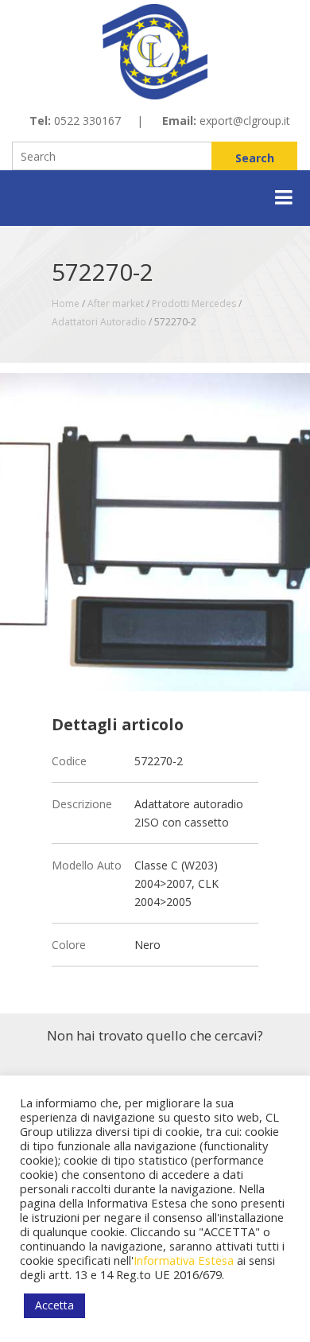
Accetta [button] (54, 1305)
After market (115, 303)
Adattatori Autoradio (99, 322)
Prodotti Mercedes (194, 303)
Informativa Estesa (184, 1260)
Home (65, 303)
